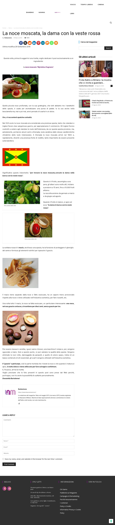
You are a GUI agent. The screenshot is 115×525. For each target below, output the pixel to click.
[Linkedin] (34, 43)
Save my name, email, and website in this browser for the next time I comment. (34, 459)
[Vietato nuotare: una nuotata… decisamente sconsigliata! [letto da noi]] (84, 114)
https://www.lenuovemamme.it (27, 392)
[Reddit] (30, 43)
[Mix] (47, 43)
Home (4, 28)
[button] (111, 23)
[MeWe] (43, 43)
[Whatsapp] (52, 43)
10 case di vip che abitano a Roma (40, 492)
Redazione (8, 38)
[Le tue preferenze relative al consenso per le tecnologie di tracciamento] (111, 521)
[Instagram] (9, 489)
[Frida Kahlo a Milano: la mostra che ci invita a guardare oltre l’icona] (96, 69)
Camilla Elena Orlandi (86, 86)
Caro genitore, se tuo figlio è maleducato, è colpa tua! (43, 501)
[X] (25, 43)
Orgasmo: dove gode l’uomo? (40, 506)
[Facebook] (21, 43)
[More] (56, 43)
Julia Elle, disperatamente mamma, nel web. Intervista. (42, 496)
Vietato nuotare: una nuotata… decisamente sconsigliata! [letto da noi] (102, 113)
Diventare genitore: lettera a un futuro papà (41, 488)
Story (10, 28)
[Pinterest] (38, 43)
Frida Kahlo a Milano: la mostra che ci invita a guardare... (95, 81)
